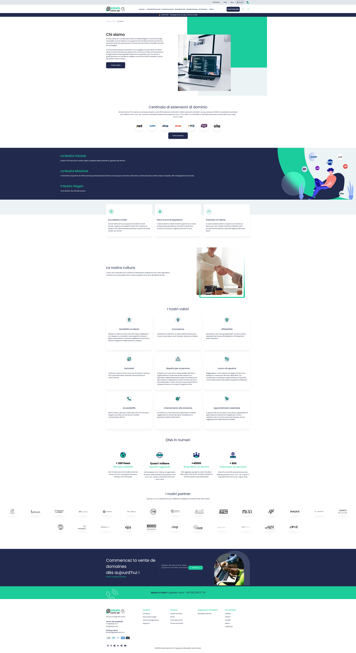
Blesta (227, 623)
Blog (232, 2)
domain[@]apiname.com (115, 632)
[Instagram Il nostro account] (121, 645)
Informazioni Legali (149, 617)
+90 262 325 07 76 (195, 592)
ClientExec (229, 627)
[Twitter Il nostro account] (114, 645)
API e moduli (203, 9)
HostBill (227, 620)
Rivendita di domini (154, 9)
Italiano (217, 2)
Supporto (146, 623)
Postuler (195, 568)
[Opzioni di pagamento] (123, 638)
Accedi (241, 2)
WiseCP (228, 617)
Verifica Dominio (176, 614)
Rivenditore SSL (180, 9)
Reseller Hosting (192, 9)
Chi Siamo (146, 614)
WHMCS (228, 614)
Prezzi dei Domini (176, 620)
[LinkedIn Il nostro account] (118, 645)
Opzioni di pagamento (151, 620)
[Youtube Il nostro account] (125, 645)
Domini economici (168, 9)
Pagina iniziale (110, 21)
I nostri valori (115, 65)
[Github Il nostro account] (108, 645)
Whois (211, 9)
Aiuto (225, 2)
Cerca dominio (178, 136)
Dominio (142, 9)
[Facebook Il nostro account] (111, 645)
